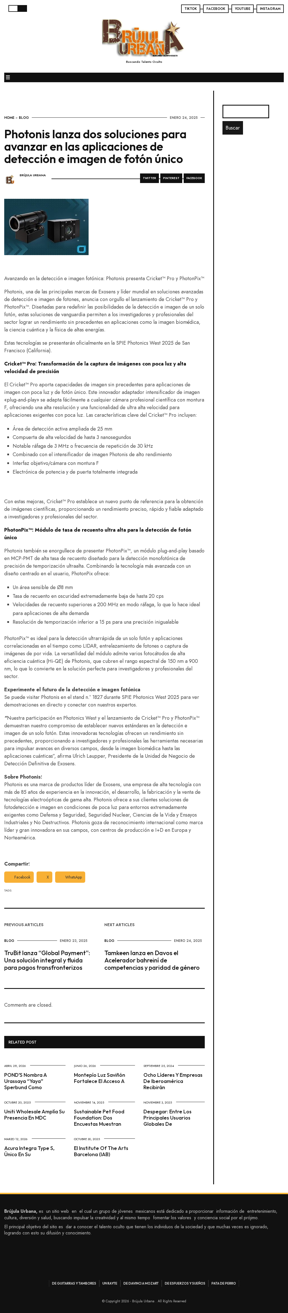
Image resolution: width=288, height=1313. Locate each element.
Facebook (22, 877)
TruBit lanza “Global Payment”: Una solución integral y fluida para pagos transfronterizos (47, 960)
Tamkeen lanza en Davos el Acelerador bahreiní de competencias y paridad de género (152, 960)
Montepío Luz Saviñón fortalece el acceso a (99, 1078)
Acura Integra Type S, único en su (29, 1151)
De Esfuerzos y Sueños (185, 1283)
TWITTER (149, 178)
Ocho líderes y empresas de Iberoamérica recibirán (172, 1081)
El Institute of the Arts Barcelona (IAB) (101, 1151)
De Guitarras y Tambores (74, 1283)
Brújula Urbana (33, 175)
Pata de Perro (224, 1283)
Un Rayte (109, 1283)
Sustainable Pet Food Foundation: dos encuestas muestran (99, 1117)
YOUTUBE (242, 8)
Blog (24, 117)
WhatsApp (73, 877)
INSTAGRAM (270, 8)
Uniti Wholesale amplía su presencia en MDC (34, 1114)
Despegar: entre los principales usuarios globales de (167, 1117)
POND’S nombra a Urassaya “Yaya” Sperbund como (25, 1081)
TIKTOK (190, 8)
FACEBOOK (215, 8)
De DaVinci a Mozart (141, 1283)
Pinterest (171, 178)
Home (9, 117)
